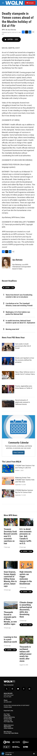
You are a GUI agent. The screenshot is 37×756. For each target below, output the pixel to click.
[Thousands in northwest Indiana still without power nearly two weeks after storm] (26, 640)
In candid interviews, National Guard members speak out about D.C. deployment (20, 322)
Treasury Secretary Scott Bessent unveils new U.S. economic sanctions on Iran (10, 536)
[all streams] (34, 753)
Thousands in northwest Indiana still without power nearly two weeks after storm (25, 654)
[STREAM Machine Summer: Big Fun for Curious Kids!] (8, 493)
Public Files (7, 715)
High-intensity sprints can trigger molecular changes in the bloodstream (26, 578)
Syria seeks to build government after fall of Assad (23, 346)
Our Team (7, 714)
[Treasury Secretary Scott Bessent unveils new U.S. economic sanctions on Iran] (11, 522)
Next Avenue (7, 731)
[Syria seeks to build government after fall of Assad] (8, 347)
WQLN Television (9, 725)
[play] (3, 754)
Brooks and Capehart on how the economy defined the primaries (24, 360)
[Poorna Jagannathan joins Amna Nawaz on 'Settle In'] (8, 389)
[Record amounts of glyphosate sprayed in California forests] (8, 403)
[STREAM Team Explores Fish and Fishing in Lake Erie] (8, 469)
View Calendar (18, 452)
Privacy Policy (8, 718)
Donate (31, 3)
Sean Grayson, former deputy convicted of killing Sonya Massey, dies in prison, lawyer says (10, 579)
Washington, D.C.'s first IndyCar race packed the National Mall (18, 313)
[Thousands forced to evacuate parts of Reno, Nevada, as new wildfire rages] (11, 605)
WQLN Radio (7, 726)
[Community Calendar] (18, 426)
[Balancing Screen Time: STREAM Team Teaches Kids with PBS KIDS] (8, 481)
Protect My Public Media (11, 733)
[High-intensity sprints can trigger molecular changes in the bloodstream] (26, 565)
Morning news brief (12, 329)
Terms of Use (8, 720)
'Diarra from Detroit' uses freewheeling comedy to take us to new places (19, 296)
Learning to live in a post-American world (10, 639)
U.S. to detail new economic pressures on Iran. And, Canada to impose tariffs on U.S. (26, 536)
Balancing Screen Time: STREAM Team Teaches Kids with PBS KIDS (24, 480)
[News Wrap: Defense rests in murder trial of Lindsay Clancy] (8, 375)
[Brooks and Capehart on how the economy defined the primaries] (8, 361)
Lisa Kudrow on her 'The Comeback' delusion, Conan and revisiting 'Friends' (19, 304)
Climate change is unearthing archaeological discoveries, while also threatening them (26, 609)
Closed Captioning (9, 717)
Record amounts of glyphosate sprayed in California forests (22, 402)
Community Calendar (18, 442)
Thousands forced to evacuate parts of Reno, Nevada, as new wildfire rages (10, 618)
